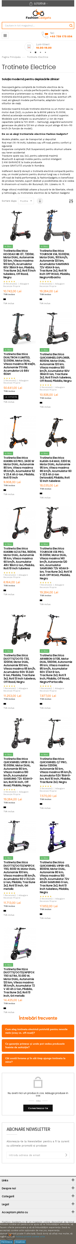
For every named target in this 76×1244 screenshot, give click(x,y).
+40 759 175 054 (61, 36)
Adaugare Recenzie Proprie (16, 285)
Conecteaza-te (38, 1108)
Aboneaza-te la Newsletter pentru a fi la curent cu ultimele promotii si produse (38, 1143)
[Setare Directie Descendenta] (40, 201)
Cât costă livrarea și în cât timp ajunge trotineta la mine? (35, 1060)
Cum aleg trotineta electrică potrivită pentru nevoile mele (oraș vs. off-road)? (36, 1031)
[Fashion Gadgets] (38, 14)
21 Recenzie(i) (10, 284)
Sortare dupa (9, 201)
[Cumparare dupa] (71, 201)
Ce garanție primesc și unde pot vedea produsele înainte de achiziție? (35, 1045)
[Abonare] (66, 1155)
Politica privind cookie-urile (30, 1236)
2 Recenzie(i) (46, 284)
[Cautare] (71, 25)
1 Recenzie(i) (10, 575)
